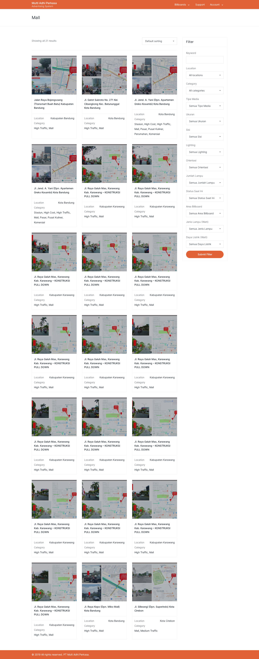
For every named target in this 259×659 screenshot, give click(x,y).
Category (191, 83)
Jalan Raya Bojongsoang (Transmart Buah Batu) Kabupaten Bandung (53, 103)
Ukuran (190, 114)
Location (191, 68)
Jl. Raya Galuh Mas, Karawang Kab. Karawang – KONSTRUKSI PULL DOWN (102, 192)
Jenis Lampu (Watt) (197, 221)
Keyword (191, 52)
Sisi (188, 129)
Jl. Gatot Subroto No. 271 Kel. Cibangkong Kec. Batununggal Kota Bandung (101, 103)
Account (215, 4)
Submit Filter (205, 254)
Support (200, 4)
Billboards (180, 4)
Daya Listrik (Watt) (196, 237)
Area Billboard (194, 206)
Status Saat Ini (194, 191)
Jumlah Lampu (194, 175)
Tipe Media (192, 98)
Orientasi (191, 160)
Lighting (190, 145)
